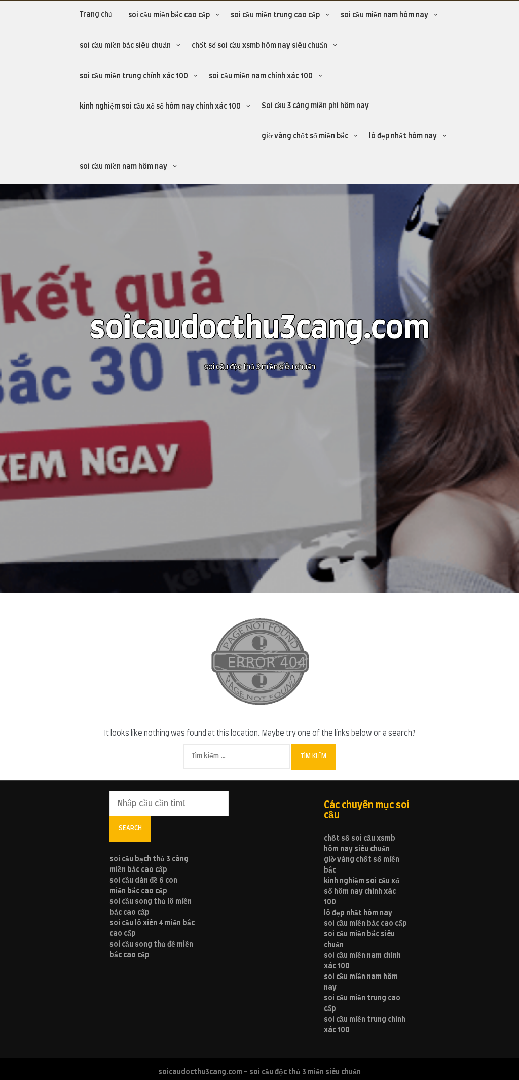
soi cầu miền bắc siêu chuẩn (125, 45)
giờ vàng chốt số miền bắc (305, 136)
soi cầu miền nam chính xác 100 (261, 76)
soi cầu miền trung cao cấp (275, 15)
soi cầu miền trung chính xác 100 (134, 76)
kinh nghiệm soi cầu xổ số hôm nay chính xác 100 (160, 106)
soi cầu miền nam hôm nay (384, 15)
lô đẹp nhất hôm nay (403, 136)
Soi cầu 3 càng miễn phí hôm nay (315, 106)
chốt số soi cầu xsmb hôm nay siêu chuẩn (259, 45)
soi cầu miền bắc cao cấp (169, 15)
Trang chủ (96, 14)
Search (130, 828)
